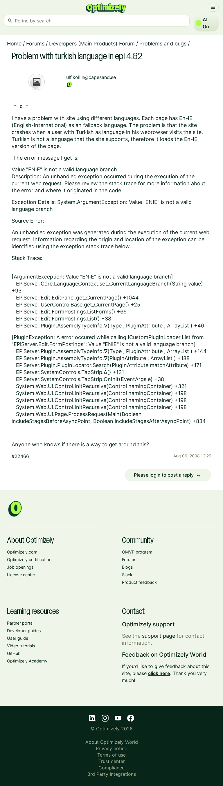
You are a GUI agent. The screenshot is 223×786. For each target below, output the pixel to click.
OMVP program (137, 551)
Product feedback (139, 582)
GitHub (14, 653)
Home (14, 43)
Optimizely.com (22, 551)
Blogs (127, 567)
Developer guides (24, 630)
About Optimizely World (111, 742)
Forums (35, 43)
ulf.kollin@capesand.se (91, 77)
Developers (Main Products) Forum (92, 43)
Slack (127, 574)
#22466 (20, 456)
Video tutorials (21, 645)
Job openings (20, 567)
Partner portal (20, 623)
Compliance (111, 768)
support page (158, 636)
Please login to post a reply (167, 475)
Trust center (111, 761)
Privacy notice (111, 748)
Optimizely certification (29, 559)
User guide (17, 638)
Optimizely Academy (27, 660)
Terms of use (111, 755)
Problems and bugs (162, 43)
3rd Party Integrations (111, 774)
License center (21, 574)
